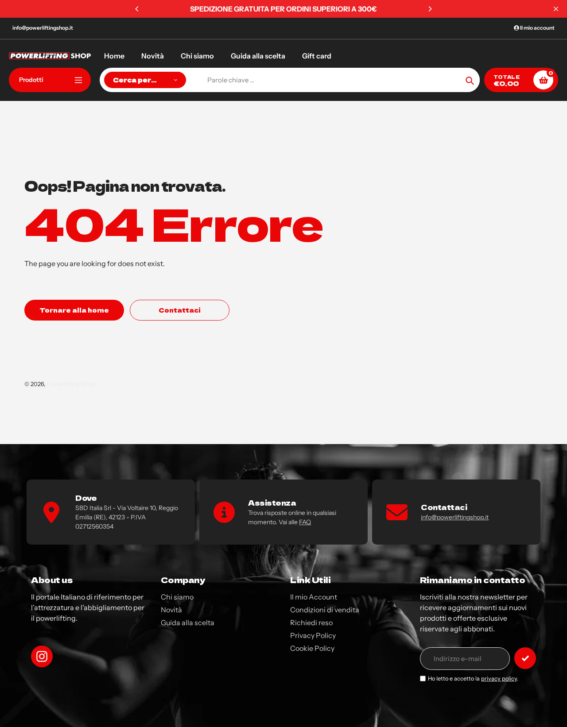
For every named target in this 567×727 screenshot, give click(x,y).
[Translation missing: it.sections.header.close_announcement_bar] (555, 8)
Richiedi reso (311, 622)
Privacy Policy (313, 635)
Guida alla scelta (187, 622)
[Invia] (525, 658)
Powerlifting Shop (71, 383)
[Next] (429, 8)
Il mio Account (313, 596)
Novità (171, 609)
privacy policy (499, 678)
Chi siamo (177, 596)
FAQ (305, 522)
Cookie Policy (312, 648)
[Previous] (137, 8)
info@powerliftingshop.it (42, 27)
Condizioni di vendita (324, 609)
